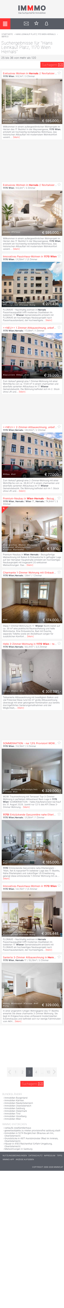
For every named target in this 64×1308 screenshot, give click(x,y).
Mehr (16, 137)
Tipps (59, 1155)
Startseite (7, 34)
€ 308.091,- (51, 691)
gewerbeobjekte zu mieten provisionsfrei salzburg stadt (32, 1130)
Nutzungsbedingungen (15, 1155)
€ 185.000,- (52, 862)
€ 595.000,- (51, 121)
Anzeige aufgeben (25, 1159)
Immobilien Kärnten (14, 1100)
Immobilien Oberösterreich (18, 1105)
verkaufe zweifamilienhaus (18, 1127)
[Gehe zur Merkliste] (36, 23)
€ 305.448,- (51, 933)
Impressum (49, 1155)
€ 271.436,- (52, 304)
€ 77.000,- (53, 475)
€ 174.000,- (52, 620)
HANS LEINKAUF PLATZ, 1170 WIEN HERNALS (36, 34)
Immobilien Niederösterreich (19, 1103)
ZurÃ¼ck (4, 985)
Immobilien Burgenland (16, 1097)
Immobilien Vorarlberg (15, 1116)
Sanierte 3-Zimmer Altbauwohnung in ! (30, 957)
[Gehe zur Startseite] (32, 13)
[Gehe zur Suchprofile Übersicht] (26, 23)
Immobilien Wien (13, 1118)
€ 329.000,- (51, 791)
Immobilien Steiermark (16, 1111)
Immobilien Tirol (12, 1113)
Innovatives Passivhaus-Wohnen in (30, 256)
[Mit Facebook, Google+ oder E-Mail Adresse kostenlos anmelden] (46, 23)
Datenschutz (35, 1155)
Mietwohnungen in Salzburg (18, 1149)
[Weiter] (54, 1072)
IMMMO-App (8, 1159)
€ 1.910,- (54, 549)
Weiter (59, 985)
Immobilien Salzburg (15, 1108)
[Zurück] (9, 1072)
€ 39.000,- (52, 375)
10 (48, 1072)
